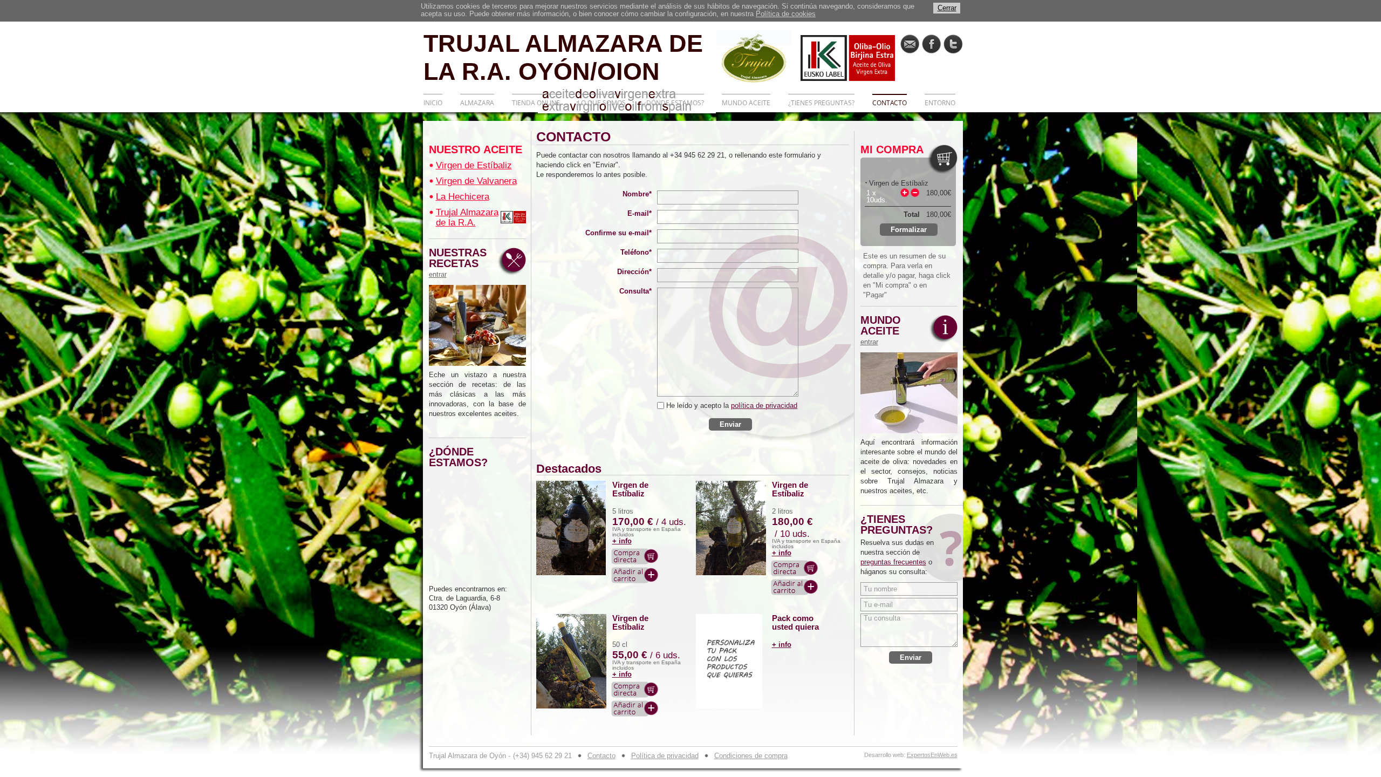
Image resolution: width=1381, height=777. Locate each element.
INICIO (432, 102)
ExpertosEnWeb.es (932, 755)
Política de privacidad (665, 755)
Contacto (601, 755)
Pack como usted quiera (795, 622)
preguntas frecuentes (893, 562)
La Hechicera (462, 197)
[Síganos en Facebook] (931, 44)
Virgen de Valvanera (476, 181)
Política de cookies (786, 14)
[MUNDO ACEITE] (909, 392)
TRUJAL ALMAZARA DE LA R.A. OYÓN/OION (563, 57)
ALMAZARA (477, 102)
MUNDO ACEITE (746, 102)
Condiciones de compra (751, 755)
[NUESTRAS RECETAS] (477, 325)
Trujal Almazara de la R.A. (467, 217)
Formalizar (909, 230)
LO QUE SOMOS (602, 102)
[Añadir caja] (905, 192)
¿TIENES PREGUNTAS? (821, 102)
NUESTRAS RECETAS (458, 262)
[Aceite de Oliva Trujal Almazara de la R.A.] (513, 217)
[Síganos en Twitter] (953, 44)
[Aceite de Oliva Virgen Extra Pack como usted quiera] (731, 661)
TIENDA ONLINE (536, 102)
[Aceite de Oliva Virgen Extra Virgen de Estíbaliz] (571, 528)
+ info (622, 540)
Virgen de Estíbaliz (474, 165)
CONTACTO (889, 102)
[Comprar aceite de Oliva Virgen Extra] (635, 556)
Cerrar (947, 8)
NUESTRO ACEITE (475, 149)
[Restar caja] (915, 192)
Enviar (730, 424)
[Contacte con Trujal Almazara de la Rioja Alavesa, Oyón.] (910, 44)
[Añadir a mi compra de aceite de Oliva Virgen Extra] (635, 575)
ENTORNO (940, 102)
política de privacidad (764, 405)
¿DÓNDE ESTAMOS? (674, 102)
